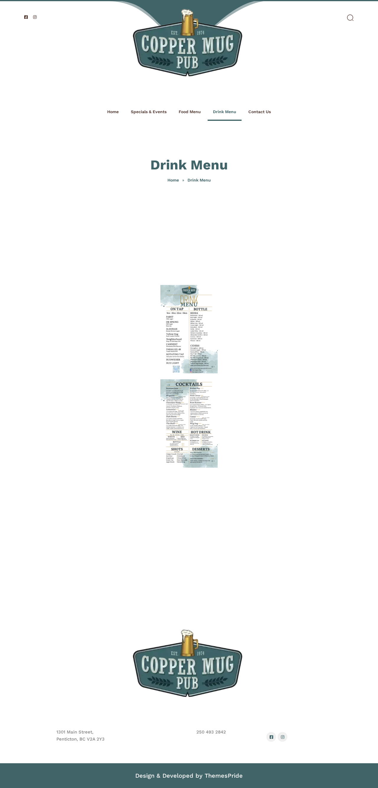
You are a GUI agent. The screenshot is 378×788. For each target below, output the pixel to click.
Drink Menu (224, 111)
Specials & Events (149, 111)
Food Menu (190, 111)
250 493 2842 (211, 732)
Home (113, 111)
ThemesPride (223, 775)
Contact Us (259, 111)
